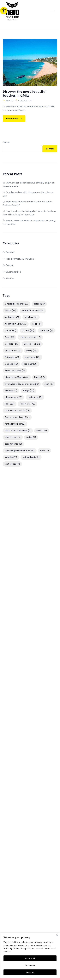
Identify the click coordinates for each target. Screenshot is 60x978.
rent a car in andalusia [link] (17, 410)
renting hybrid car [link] (15, 424)
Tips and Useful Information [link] (20, 258)
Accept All (30, 958)
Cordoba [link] (11, 344)
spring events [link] (13, 444)
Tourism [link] (10, 265)
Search (6, 141)
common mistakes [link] (30, 337)
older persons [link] (13, 397)
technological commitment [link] (19, 450)
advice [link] (10, 310)
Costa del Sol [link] (32, 344)
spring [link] (31, 437)
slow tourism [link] (13, 437)
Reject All (30, 972)
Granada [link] (11, 364)
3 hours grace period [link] (16, 304)
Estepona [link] (12, 357)
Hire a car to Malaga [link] (16, 377)
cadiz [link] (36, 324)
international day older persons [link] (22, 384)
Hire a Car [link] (30, 364)
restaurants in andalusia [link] (18, 430)
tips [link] (44, 450)
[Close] (57, 935)
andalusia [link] (31, 317)
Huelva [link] (39, 377)
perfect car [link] (35, 397)
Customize (30, 965)
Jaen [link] (49, 384)
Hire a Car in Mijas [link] (15, 370)
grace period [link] (32, 357)
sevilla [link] (41, 430)
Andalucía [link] (12, 317)
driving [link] (31, 350)
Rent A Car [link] (27, 404)
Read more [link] (12, 118)
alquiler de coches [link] (33, 310)
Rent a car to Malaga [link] (17, 417)
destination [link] (13, 350)
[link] (3, 10)
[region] (30, 955)
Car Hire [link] (28, 330)
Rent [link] (9, 404)
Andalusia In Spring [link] (15, 324)
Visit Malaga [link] (12, 464)
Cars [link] (9, 337)
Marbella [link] (11, 390)
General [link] (10, 100)
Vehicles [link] (10, 278)
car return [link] (46, 330)
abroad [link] (39, 304)
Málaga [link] (28, 390)
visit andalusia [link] (31, 457)
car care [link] (10, 330)
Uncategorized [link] (13, 271)
